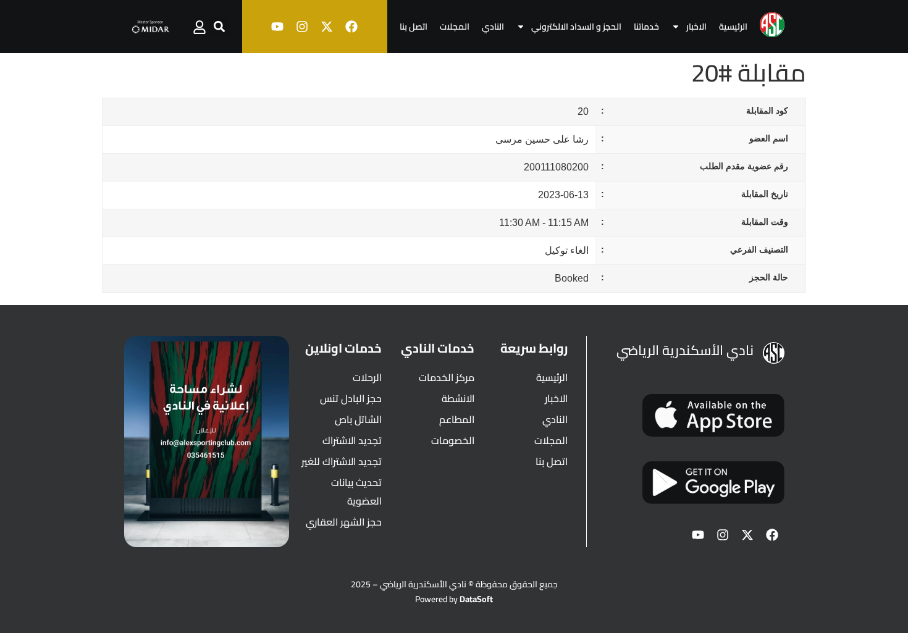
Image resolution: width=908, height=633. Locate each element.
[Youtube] (277, 26)
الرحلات (367, 377)
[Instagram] (302, 26)
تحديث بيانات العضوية (356, 491)
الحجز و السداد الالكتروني (576, 27)
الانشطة (458, 398)
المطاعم (456, 419)
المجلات (454, 27)
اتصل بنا (413, 27)
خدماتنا (646, 27)
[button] (219, 27)
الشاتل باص (358, 419)
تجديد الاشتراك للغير (341, 461)
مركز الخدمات (446, 377)
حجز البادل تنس (351, 398)
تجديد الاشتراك (352, 440)
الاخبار (696, 27)
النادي (493, 27)
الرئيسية (733, 27)
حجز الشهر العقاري (344, 522)
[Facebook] (351, 26)
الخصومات (452, 440)
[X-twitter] (326, 26)
